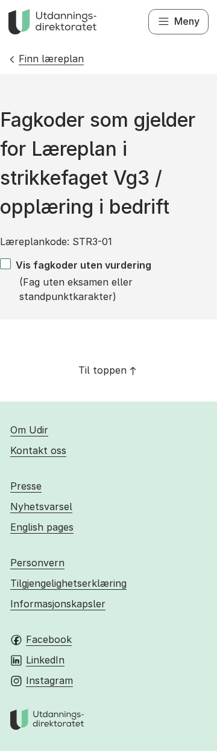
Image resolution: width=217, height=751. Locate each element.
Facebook (49, 639)
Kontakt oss (38, 450)
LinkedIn (45, 660)
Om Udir (29, 430)
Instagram (49, 680)
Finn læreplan (51, 59)
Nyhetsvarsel (41, 506)
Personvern (37, 563)
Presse (26, 486)
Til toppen (102, 370)
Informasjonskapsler (57, 604)
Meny (187, 21)
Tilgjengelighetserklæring (68, 583)
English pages (42, 527)
